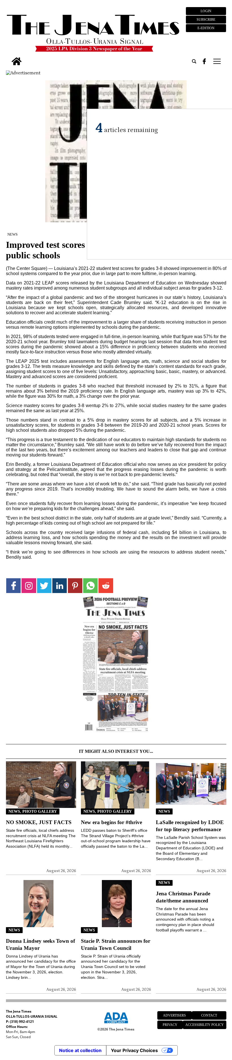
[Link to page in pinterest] (75, 585)
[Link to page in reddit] (105, 585)
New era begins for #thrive (111, 822)
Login (206, 11)
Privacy (170, 1025)
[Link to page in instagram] (29, 585)
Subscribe (206, 20)
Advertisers (174, 1015)
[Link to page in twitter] (44, 585)
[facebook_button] (204, 61)
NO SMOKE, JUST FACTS (39, 822)
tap (216, 61)
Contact (209, 1015)
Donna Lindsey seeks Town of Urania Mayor (40, 944)
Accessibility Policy (204, 1025)
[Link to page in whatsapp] (90, 585)
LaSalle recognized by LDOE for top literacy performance (190, 825)
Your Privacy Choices (134, 1050)
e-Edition (205, 28)
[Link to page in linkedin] (59, 585)
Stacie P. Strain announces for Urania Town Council (115, 944)
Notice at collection (80, 1050)
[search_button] (194, 61)
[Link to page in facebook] (13, 585)
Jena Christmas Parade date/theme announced (183, 897)
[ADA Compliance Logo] (116, 1024)
